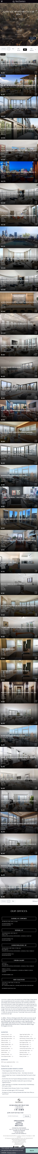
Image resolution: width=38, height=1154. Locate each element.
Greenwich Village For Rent (25, 1040)
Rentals (22, 19)
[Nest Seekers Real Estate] (19, 1)
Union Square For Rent (6, 1056)
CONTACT (19, 1122)
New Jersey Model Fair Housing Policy (19, 1141)
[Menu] (2, 1)
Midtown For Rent (5, 1034)
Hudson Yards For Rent (6, 1044)
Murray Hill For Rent (5, 1048)
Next (13, 48)
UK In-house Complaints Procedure (19, 1140)
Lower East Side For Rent (25, 1050)
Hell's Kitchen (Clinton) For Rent (26, 1038)
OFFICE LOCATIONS (19, 1121)
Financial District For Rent (6, 1036)
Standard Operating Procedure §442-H (19, 1139)
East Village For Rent (24, 1042)
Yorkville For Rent (4, 1046)
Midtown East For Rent (24, 1036)
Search (32, 38)
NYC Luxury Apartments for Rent (8, 1062)
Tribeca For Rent (4, 1040)
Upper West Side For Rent (6, 1038)
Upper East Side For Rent (25, 1034)
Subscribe (27, 1116)
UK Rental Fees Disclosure (19, 1144)
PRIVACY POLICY (19, 1125)
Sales (15, 19)
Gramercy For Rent (5, 1054)
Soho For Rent (4, 1052)
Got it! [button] (32, 1150)
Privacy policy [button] (11, 1152)
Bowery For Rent (23, 1056)
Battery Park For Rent (24, 1054)
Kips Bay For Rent (23, 1052)
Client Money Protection (19, 1143)
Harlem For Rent (4, 1050)
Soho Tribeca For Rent (24, 1044)
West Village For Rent (24, 1046)
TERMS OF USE (19, 1124)
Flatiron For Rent (4, 1042)
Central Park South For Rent (25, 1048)
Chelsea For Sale (5, 1066)
